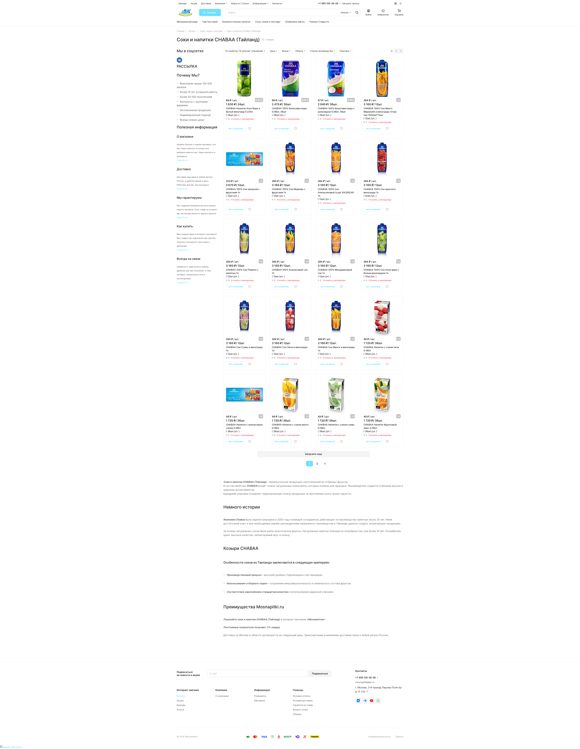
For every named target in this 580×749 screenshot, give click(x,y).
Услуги (180, 709)
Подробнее (182, 160)
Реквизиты (260, 696)
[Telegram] (365, 701)
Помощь (298, 690)
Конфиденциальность (379, 736)
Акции (180, 700)
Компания (221, 690)
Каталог (181, 696)
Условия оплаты (301, 696)
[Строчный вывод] (396, 51)
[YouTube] (372, 701)
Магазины (259, 700)
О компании (222, 696)
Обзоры (297, 714)
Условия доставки (303, 700)
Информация (262, 690)
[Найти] (357, 12)
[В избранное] (249, 128)
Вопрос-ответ (300, 709)
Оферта (399, 736)
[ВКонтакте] (358, 701)
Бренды (181, 705)
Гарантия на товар (303, 705)
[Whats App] (378, 701)
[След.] (324, 463)
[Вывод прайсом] (400, 51)
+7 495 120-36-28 (328, 3)
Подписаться (320, 673)
